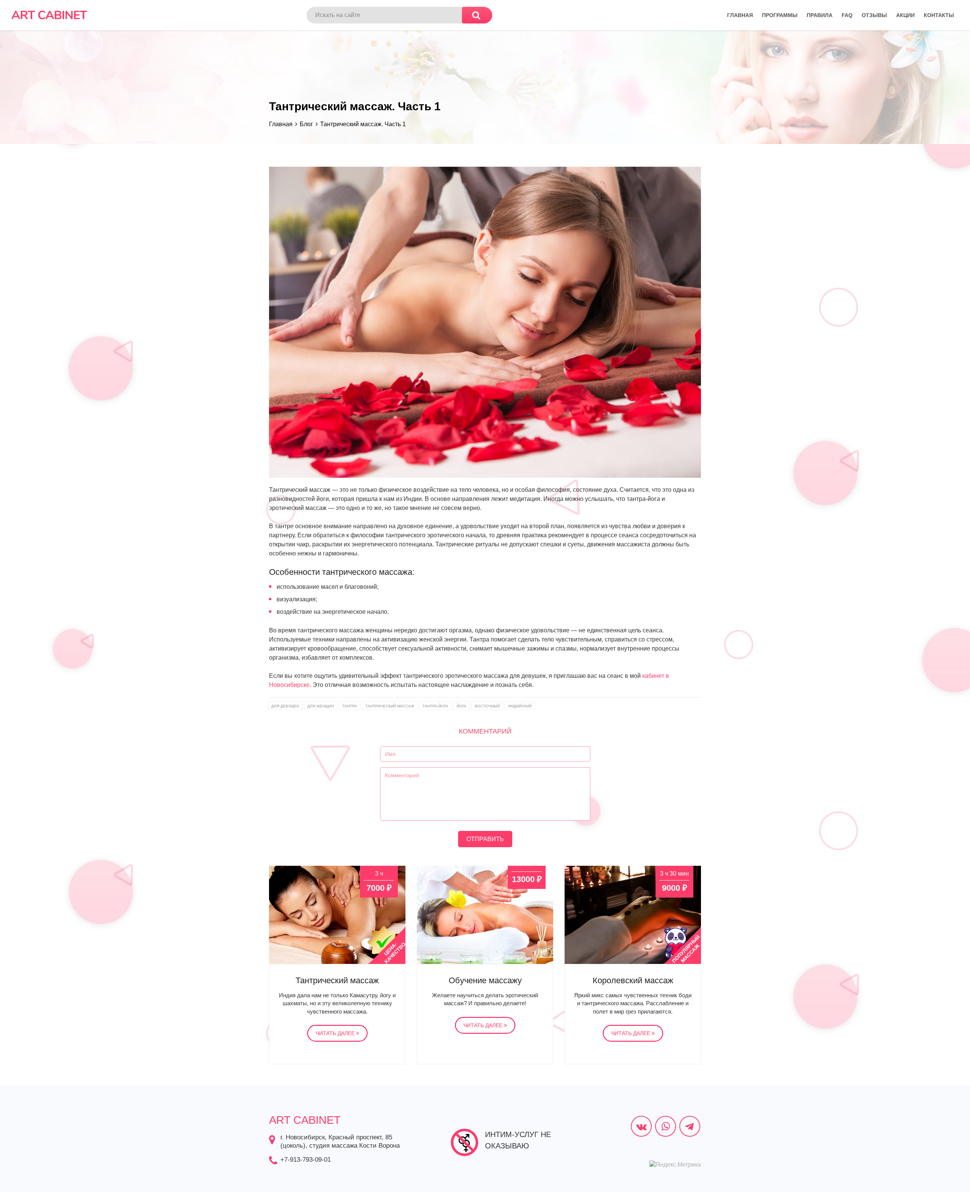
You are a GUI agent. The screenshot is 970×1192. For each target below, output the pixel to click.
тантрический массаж (389, 706)
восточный (487, 706)
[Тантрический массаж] (337, 915)
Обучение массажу (485, 980)
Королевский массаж (633, 980)
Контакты (939, 15)
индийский (520, 706)
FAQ (847, 15)
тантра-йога (435, 706)
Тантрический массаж (337, 980)
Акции (905, 15)
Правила (819, 15)
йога (461, 706)
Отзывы (874, 15)
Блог (306, 124)
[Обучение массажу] (485, 915)
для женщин (320, 706)
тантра (349, 706)
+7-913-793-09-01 (305, 1159)
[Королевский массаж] (633, 915)
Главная (740, 15)
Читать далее (336, 1033)
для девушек (285, 706)
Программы (780, 15)
